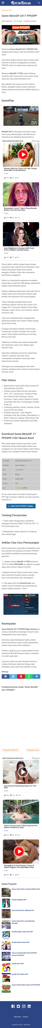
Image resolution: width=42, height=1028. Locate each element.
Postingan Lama (33, 750)
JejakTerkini (26, 1025)
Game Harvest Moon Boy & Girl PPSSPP (26, 985)
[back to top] (37, 1023)
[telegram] (36, 676)
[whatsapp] (29, 676)
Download (18, 488)
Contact (25, 1017)
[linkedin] (29, 1006)
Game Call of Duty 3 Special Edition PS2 (26, 889)
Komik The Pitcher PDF (20, 974)
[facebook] (5, 676)
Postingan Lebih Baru (10, 750)
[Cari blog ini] (39, 3)
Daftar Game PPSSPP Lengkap (22, 506)
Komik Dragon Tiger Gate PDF (22, 932)
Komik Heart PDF (18, 963)
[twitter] (13, 676)
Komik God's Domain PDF (20, 942)
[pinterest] (21, 676)
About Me (17, 1017)
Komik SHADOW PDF (19, 900)
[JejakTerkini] (21, 3)
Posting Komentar (30, 21)
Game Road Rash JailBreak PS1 (23, 910)
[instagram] (24, 1006)
